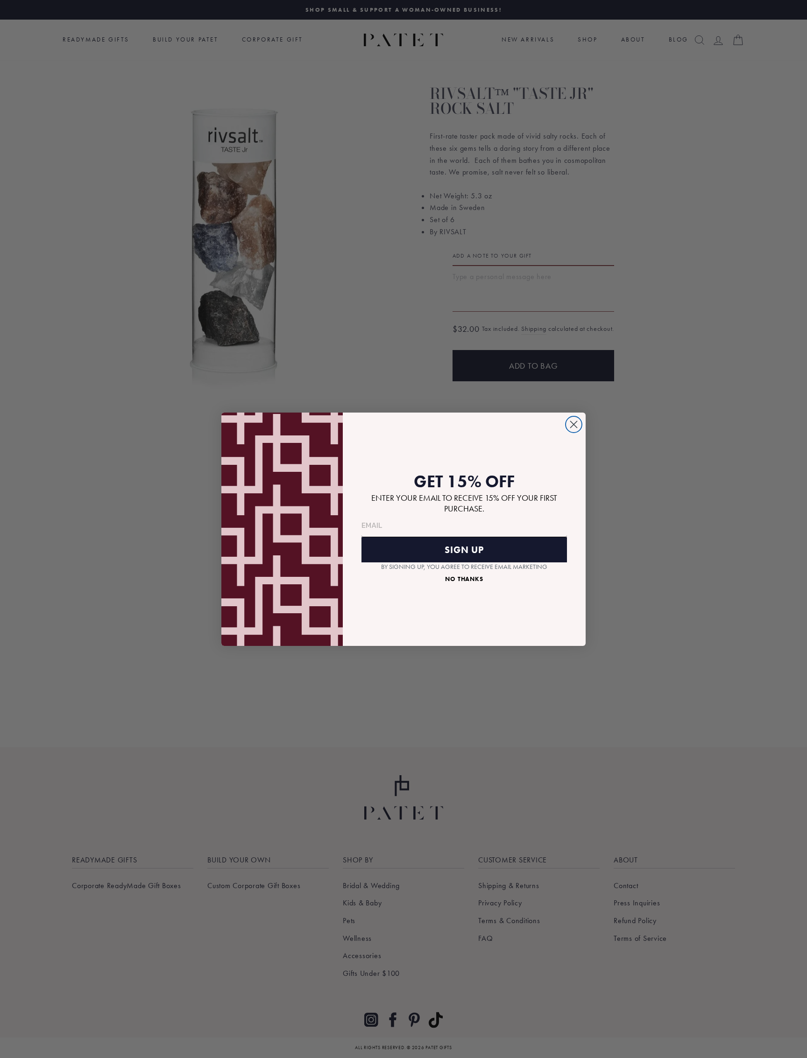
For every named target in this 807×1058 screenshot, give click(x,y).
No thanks (464, 579)
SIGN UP (464, 550)
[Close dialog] (574, 424)
